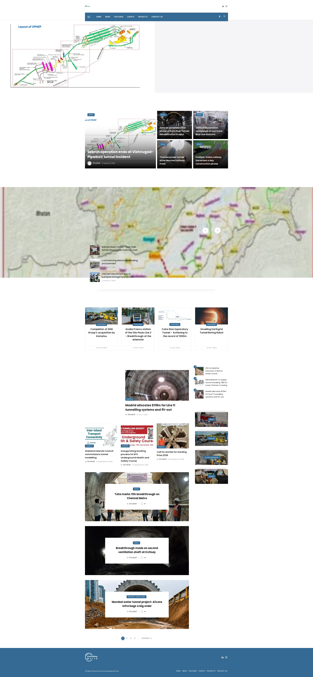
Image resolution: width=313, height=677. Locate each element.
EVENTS (130, 17)
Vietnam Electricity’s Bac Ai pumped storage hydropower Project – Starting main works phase (118, 275)
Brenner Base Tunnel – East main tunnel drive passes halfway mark (119, 248)
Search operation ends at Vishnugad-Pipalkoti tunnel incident (120, 154)
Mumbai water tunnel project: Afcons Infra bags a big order (137, 604)
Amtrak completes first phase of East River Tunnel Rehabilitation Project (174, 131)
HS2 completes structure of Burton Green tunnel (214, 371)
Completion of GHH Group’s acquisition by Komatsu (101, 333)
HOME (98, 17)
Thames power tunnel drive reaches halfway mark (172, 160)
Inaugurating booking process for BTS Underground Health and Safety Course (135, 455)
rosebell (96, 163)
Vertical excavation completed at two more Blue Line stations (209, 131)
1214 (142, 638)
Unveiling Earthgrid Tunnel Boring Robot (211, 331)
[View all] (211, 419)
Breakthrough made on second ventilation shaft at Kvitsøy (137, 550)
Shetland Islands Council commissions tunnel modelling (99, 454)
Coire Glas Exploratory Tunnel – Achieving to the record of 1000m (175, 333)
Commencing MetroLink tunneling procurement (120, 262)
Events (130, 399)
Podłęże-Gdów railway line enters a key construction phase (208, 160)
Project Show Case (136, 597)
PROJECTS (142, 17)
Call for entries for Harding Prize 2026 (172, 453)
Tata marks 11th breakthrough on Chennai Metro (137, 496)
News (91, 115)
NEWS (107, 17)
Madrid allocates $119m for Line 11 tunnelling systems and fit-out (150, 407)
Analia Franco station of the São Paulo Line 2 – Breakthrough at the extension (138, 334)
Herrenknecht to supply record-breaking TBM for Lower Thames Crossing (216, 382)
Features (101, 324)
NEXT (147, 638)
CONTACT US (157, 17)
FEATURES (118, 17)
